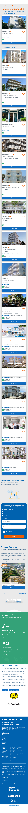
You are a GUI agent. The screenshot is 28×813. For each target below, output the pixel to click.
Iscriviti (14, 536)
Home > (3, 5)
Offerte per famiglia (8, 97)
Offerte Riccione (13, 750)
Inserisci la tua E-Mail (6, 524)
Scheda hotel (14, 42)
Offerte (6, 69)
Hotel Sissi (5, 65)
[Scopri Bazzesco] (14, 796)
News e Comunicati (14, 690)
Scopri (4, 637)
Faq (17, 751)
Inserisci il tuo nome (6, 518)
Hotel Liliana (5, 185)
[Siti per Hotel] (14, 805)
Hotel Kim (5, 247)
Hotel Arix (5, 278)
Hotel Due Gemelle (7, 402)
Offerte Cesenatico (12, 754)
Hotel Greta (5, 462)
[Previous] (3, 22)
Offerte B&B (12, 759)
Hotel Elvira (5, 93)
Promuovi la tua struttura (20, 754)
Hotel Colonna (6, 31)
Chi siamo (5, 690)
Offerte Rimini (12, 748)
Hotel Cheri (5, 432)
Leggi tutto (13, 587)
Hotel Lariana (6, 340)
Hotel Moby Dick (6, 309)
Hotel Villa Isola (6, 371)
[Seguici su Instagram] (15, 801)
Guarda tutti (22, 593)
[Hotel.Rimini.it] (14, 790)
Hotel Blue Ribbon (7, 124)
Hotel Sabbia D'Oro (7, 154)
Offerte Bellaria (13, 751)
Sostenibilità (19, 750)
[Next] (24, 22)
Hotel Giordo (5, 216)
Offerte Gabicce (13, 756)
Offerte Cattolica (13, 757)
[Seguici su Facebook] (12, 801)
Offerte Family (12, 760)
